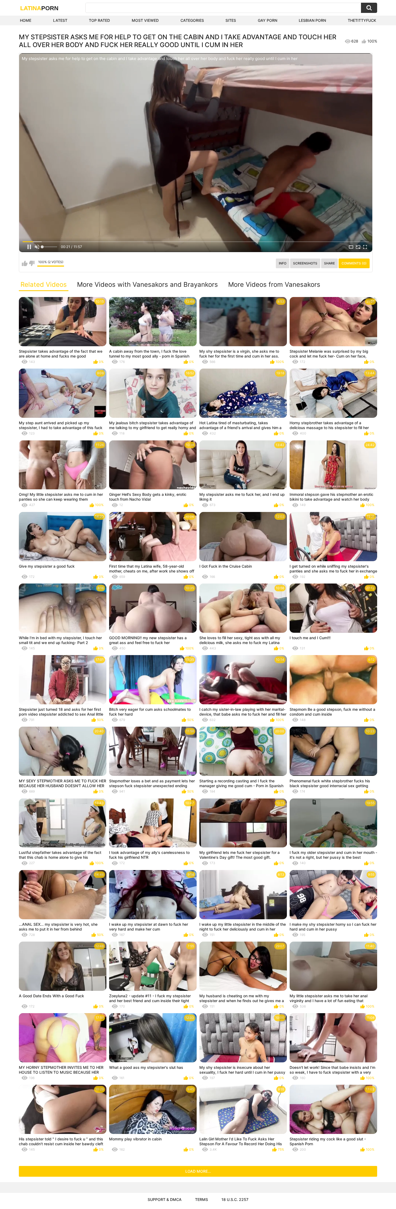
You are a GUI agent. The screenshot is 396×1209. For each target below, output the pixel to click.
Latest (60, 20)
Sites (230, 20)
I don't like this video (31, 263)
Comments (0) (354, 263)
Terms (201, 1199)
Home (25, 20)
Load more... (198, 1171)
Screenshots (305, 263)
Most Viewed (145, 20)
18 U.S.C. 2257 (234, 1199)
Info (282, 263)
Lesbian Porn (312, 20)
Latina (39, 8)
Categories (192, 20)
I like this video (24, 263)
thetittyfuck (362, 20)
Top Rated (99, 20)
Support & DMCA (165, 1199)
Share (329, 263)
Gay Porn (267, 20)
